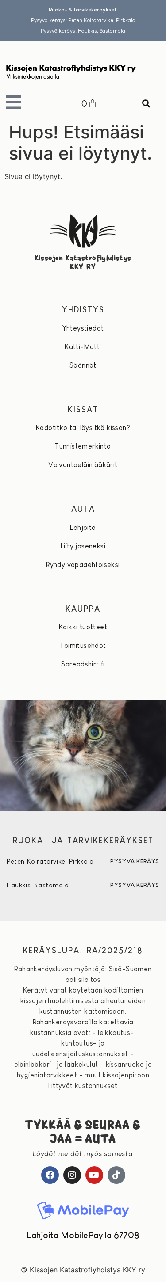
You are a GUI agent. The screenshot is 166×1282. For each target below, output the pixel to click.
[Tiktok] (116, 1175)
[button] (146, 103)
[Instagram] (72, 1175)
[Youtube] (94, 1175)
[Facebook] (50, 1175)
